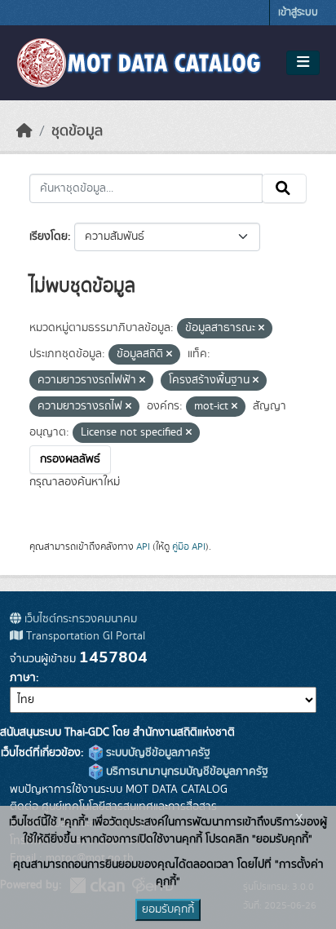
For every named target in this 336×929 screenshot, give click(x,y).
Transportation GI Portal (84, 636)
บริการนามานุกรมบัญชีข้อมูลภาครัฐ (185, 771)
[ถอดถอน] (261, 328)
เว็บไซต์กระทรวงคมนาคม (79, 619)
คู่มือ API (189, 546)
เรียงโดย (48, 236)
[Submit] (284, 188)
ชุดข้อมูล (77, 131)
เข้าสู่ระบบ (298, 12)
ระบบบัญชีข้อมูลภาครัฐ (156, 753)
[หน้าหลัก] (24, 131)
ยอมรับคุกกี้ (168, 909)
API (143, 546)
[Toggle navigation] (303, 63)
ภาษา (23, 678)
